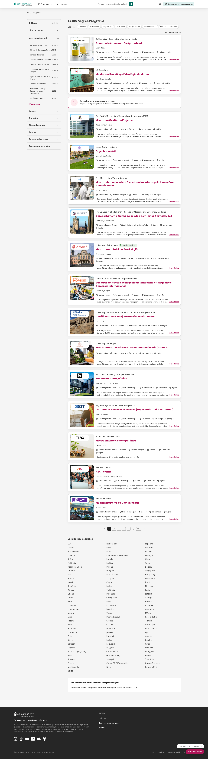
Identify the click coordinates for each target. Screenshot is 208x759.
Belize (70, 670)
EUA (69, 543)
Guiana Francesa (152, 663)
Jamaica (109, 632)
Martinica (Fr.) (74, 667)
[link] (37, 13)
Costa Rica (72, 632)
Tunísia (148, 620)
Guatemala (72, 628)
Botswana (149, 601)
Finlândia (72, 563)
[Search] (131, 4)
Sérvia (70, 640)
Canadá (71, 547)
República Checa (75, 567)
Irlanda (109, 559)
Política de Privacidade (174, 752)
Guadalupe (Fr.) (113, 655)
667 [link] (138, 529)
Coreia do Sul (151, 617)
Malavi (109, 640)
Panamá (110, 636)
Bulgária (110, 647)
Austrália (149, 547)
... (133, 528)
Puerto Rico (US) (113, 617)
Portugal (149, 555)
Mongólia (149, 651)
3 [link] (118, 529)
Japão (147, 590)
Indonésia (110, 593)
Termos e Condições (158, 752)
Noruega (149, 586)
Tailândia (110, 590)
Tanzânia (149, 659)
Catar (147, 644)
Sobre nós (103, 718)
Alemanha (149, 551)
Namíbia (149, 647)
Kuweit (148, 655)
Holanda (71, 555)
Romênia (72, 586)
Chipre (109, 582)
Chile (70, 636)
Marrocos (110, 628)
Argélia (148, 636)
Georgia (148, 597)
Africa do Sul (73, 551)
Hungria (110, 570)
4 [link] (123, 529)
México (148, 613)
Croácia (109, 620)
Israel (70, 582)
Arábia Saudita (151, 628)
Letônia (71, 597)
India (108, 601)
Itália (108, 547)
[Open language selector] (160, 4)
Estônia (148, 593)
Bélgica (148, 567)
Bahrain (71, 644)
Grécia (70, 574)
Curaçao (71, 663)
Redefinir (55, 23)
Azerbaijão (150, 624)
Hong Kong (150, 574)
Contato (102, 728)
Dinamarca (150, 578)
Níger (109, 667)
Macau (71, 613)
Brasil (147, 582)
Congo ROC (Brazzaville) (117, 663)
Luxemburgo (73, 609)
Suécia (70, 559)
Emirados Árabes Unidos (117, 555)
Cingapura (150, 570)
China (147, 559)
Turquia (110, 578)
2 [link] (114, 529)
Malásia (109, 563)
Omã (70, 617)
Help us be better (195, 752)
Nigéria (71, 620)
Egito (70, 624)
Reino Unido (111, 543)
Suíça (147, 563)
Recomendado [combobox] (172, 32)
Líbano (71, 593)
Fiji (146, 632)
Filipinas (71, 647)
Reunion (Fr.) (151, 667)
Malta (109, 586)
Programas (45, 4)
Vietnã (70, 601)
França (109, 551)
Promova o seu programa (109, 723)
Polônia (109, 567)
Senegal (110, 659)
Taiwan (109, 613)
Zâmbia (71, 590)
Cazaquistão (111, 597)
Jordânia (149, 605)
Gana (70, 655)
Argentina (149, 609)
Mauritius (110, 609)
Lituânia (71, 570)
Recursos (63, 4)
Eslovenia (110, 644)
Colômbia (72, 605)
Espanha (149, 543)
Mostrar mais (34, 104)
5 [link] (128, 529)
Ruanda (71, 659)
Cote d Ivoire (112, 651)
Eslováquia (111, 605)
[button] (44, 45)
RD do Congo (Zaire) (77, 651)
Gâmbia (148, 640)
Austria (71, 578)
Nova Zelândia (112, 574)
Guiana (109, 624)
